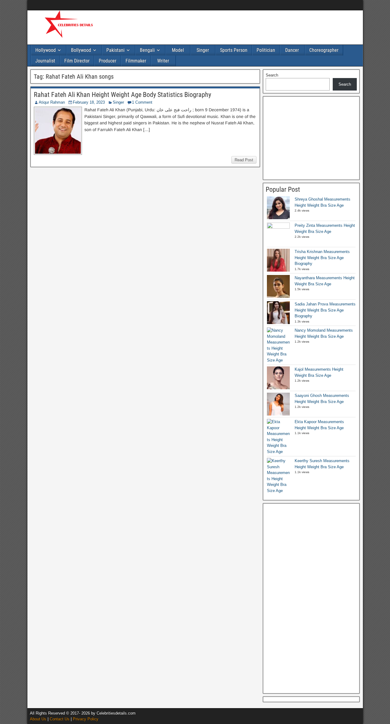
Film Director (77, 61)
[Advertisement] (219, 26)
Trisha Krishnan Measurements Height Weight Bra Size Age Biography (322, 257)
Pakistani (115, 50)
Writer (163, 61)
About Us (38, 719)
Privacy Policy (85, 719)
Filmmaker (136, 61)
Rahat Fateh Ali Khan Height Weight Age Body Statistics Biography (122, 94)
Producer (107, 61)
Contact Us (59, 719)
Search (272, 75)
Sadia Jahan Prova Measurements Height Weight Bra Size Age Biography (325, 310)
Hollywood (45, 50)
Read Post (244, 160)
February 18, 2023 (89, 102)
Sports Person (233, 50)
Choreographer (324, 50)
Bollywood (81, 50)
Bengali (147, 50)
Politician (266, 50)
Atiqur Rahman (52, 102)
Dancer (292, 50)
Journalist (45, 61)
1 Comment (142, 102)
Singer (203, 50)
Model (178, 50)
